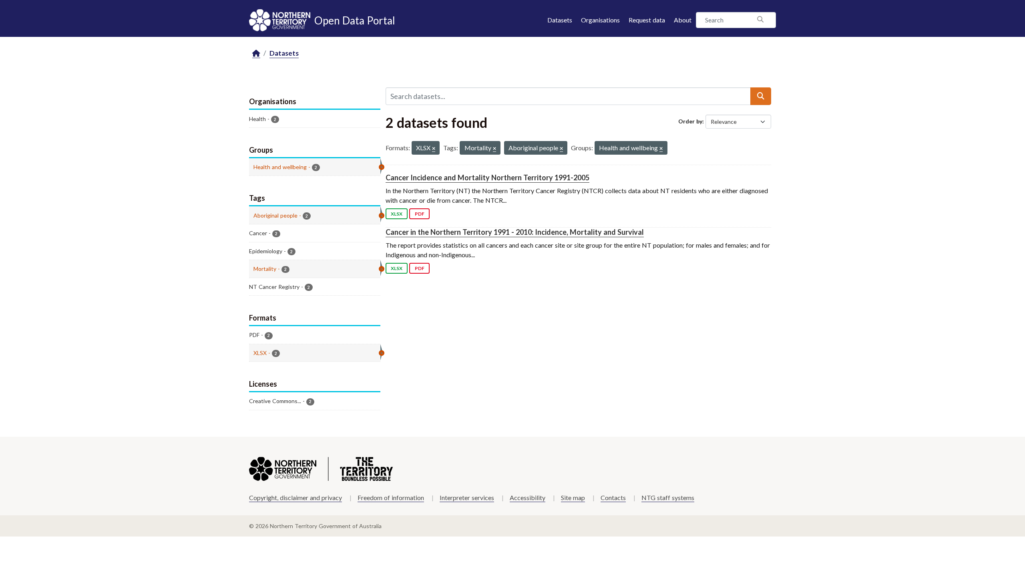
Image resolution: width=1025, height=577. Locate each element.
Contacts (613, 497)
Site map (573, 497)
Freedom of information (391, 497)
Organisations (600, 20)
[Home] (256, 53)
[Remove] (433, 149)
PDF (419, 214)
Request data (647, 20)
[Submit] (760, 96)
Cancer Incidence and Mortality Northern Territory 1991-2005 (487, 177)
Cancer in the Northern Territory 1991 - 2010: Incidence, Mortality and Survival (515, 232)
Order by (690, 121)
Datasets (559, 20)
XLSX (396, 214)
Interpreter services (467, 497)
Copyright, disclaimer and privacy (295, 497)
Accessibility (527, 497)
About (682, 20)
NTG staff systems (667, 497)
